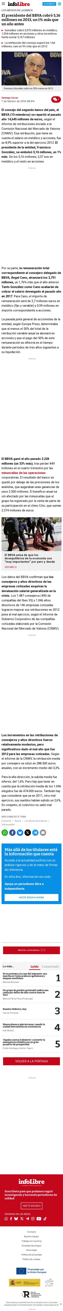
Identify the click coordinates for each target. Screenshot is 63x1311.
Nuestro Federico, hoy (14, 1009)
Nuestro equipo (31, 1236)
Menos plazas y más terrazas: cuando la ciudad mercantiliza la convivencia (24, 1025)
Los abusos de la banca (36, 821)
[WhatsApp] (6, 1219)
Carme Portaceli (10, 1013)
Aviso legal (31, 1250)
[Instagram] (32, 1219)
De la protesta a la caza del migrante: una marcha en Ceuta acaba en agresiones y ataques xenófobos (25, 976)
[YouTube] (39, 1218)
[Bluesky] (16, 1219)
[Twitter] (22, 1219)
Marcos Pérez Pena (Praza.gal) (18, 998)
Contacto (31, 1232)
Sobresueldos (8, 824)
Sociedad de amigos (31, 1245)
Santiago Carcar (10, 98)
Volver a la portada (31, 1061)
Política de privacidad (31, 1254)
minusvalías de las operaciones (24, 473)
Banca (18, 821)
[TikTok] (45, 1218)
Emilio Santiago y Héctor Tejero (18, 1048)
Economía (6, 821)
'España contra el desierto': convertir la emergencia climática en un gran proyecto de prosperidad (24, 1042)
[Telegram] (27, 1219)
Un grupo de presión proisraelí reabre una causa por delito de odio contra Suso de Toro (25, 992)
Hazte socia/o (32, 1205)
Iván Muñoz (8, 1030)
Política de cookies (31, 1259)
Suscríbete (49, 4)
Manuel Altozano (11, 982)
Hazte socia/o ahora (31, 897)
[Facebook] (11, 1218)
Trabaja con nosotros (31, 1241)
